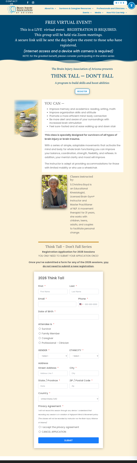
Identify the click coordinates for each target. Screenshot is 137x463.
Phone (82, 298)
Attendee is (45, 324)
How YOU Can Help (116, 13)
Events (86, 13)
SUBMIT (68, 440)
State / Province (48, 380)
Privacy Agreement (49, 406)
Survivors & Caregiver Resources (75, 8)
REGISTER (82, 91)
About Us (49, 8)
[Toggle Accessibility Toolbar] (131, 5)
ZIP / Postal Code (80, 380)
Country (43, 393)
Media (98, 13)
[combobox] (81, 304)
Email (41, 298)
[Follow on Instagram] (33, 2)
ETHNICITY (75, 350)
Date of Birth (45, 311)
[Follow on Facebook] (28, 2)
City (72, 368)
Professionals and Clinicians (111, 8)
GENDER (42, 350)
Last (72, 286)
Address (43, 363)
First (40, 286)
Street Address (47, 368)
